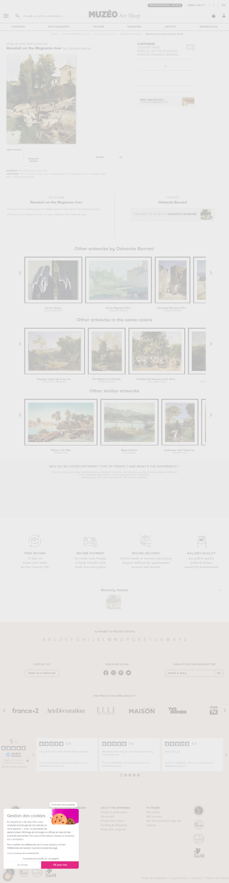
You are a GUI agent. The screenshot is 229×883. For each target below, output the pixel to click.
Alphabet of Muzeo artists (114, 632)
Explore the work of (165, 214)
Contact (196, 878)
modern (49, 209)
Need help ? (197, 5)
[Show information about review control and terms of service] (27, 760)
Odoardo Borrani (131, 34)
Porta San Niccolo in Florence (172, 309)
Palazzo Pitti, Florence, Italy (70, 214)
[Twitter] (129, 675)
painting (29, 209)
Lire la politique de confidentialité (23, 853)
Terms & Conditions (154, 878)
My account (154, 816)
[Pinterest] (122, 675)
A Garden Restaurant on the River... (156, 380)
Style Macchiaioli (104, 34)
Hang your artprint (113, 829)
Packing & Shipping (114, 825)
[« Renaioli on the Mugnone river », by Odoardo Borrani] (113, 602)
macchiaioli (87, 209)
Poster (98, 27)
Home (54, 34)
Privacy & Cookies (217, 878)
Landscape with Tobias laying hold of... (180, 451)
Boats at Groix (129, 451)
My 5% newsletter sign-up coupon (163, 823)
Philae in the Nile (61, 451)
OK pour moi (60, 865)
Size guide (107, 816)
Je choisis (22, 865)
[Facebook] (107, 675)
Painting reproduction (75, 34)
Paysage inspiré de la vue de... (54, 380)
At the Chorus (53, 309)
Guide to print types (114, 812)
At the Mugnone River (118, 309)
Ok (219, 673)
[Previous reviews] (33, 754)
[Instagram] (114, 675)
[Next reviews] (226, 754)
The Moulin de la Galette (106, 380)
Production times (112, 821)
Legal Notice (179, 878)
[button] (8, 876)
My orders (153, 812)
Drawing (134, 27)
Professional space (165, 5)
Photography (59, 27)
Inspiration (208, 27)
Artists (170, 27)
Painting (18, 27)
